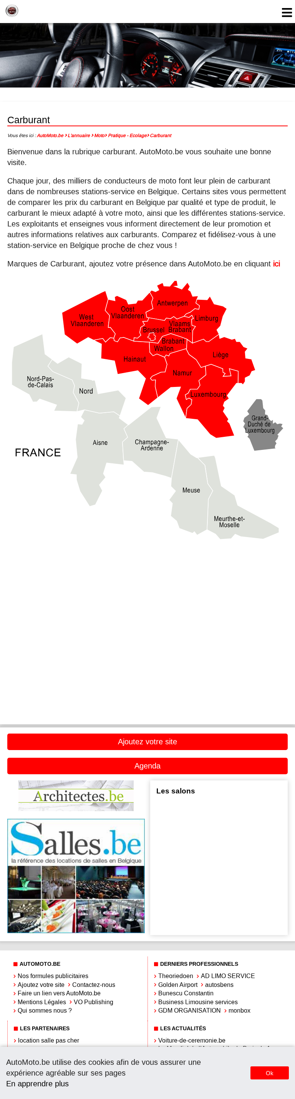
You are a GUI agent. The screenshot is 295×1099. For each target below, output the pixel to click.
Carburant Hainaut (219, 594)
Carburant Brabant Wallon (218, 568)
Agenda (147, 766)
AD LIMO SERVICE (228, 976)
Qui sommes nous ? (45, 1010)
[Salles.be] (76, 931)
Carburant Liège (76, 619)
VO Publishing (93, 1002)
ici (276, 264)
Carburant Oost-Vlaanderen (76, 671)
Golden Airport (177, 985)
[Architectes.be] (76, 809)
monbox (239, 1010)
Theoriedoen (175, 976)
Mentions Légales (42, 1002)
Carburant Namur (219, 645)
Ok (269, 1073)
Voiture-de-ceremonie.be (191, 1040)
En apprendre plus (37, 1084)
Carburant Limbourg (219, 619)
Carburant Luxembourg (76, 645)
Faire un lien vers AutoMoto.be (59, 993)
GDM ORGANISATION (189, 1010)
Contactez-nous (93, 985)
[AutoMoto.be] (12, 11)
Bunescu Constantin (186, 993)
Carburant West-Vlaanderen (76, 697)
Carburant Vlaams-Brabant (219, 671)
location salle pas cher (48, 1040)
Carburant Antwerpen (76, 568)
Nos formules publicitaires (53, 976)
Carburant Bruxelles (76, 594)
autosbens (219, 985)
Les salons (175, 791)
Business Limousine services (198, 1002)
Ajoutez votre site (147, 741)
